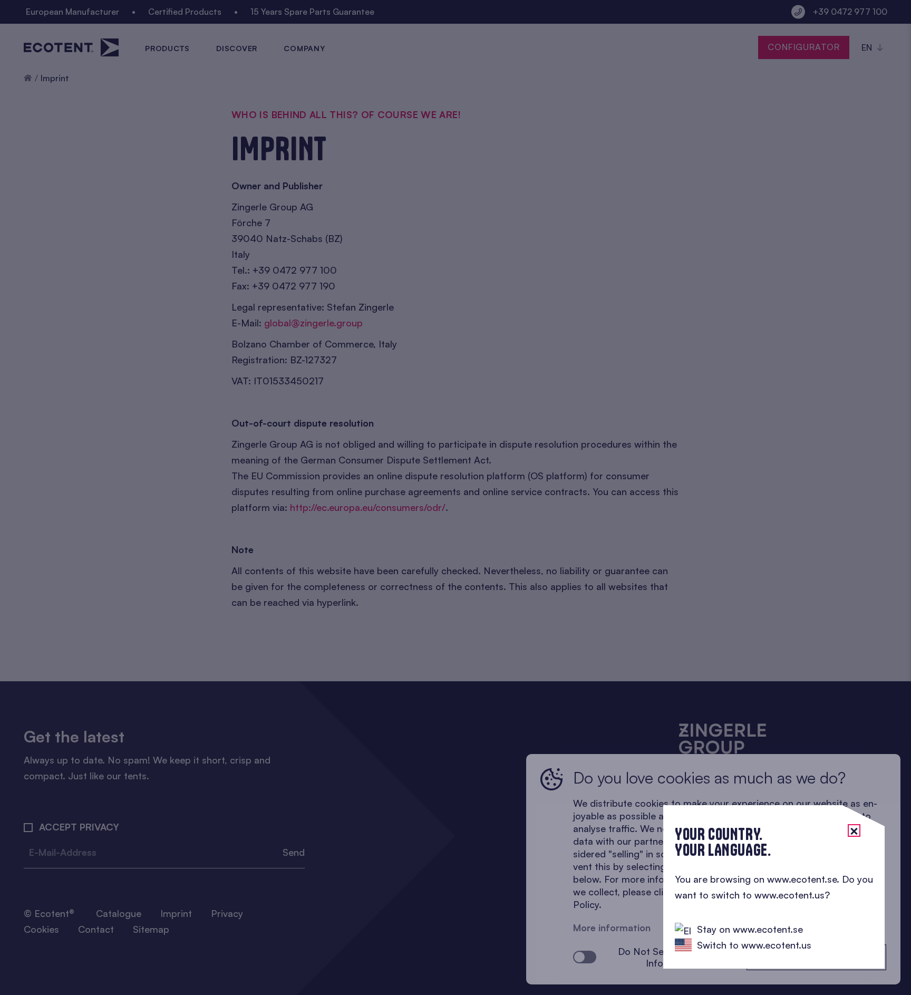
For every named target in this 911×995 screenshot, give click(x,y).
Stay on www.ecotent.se (750, 929)
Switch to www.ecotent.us (754, 945)
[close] (854, 830)
